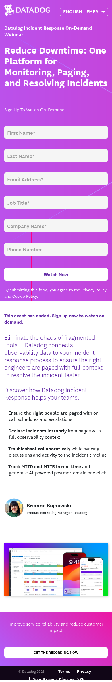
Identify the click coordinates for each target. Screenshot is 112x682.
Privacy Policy (94, 289)
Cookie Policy (24, 296)
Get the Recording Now (56, 652)
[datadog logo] (27, 8)
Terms (64, 671)
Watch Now (56, 274)
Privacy (84, 671)
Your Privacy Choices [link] (54, 678)
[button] (80, 11)
